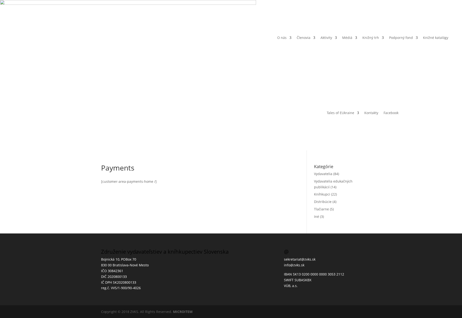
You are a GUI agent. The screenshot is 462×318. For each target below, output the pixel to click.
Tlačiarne (321, 209)
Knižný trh (370, 37)
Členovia (303, 37)
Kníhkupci (322, 194)
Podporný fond (401, 37)
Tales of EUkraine (340, 112)
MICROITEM (182, 311)
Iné (316, 216)
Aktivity (326, 37)
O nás (282, 37)
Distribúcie (323, 201)
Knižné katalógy (435, 37)
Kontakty (371, 112)
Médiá (347, 37)
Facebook (391, 112)
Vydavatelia (323, 173)
